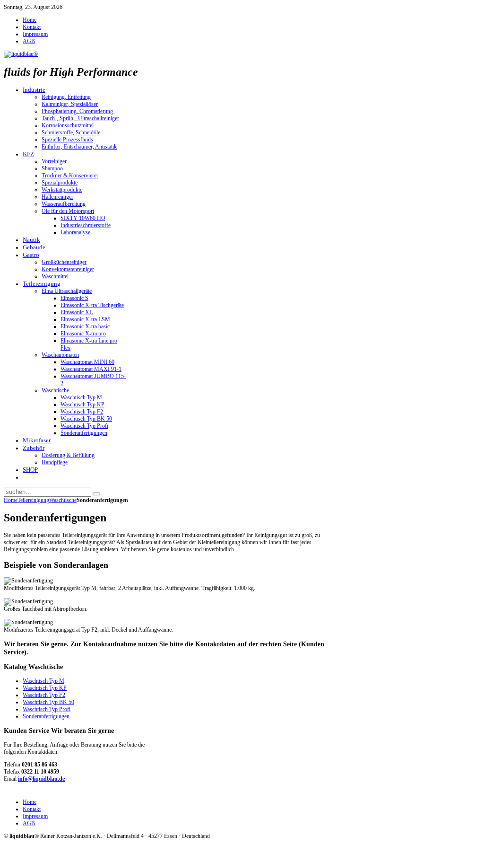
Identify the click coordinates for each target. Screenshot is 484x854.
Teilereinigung (33, 500)
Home (10, 500)
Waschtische (63, 500)
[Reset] (96, 494)
